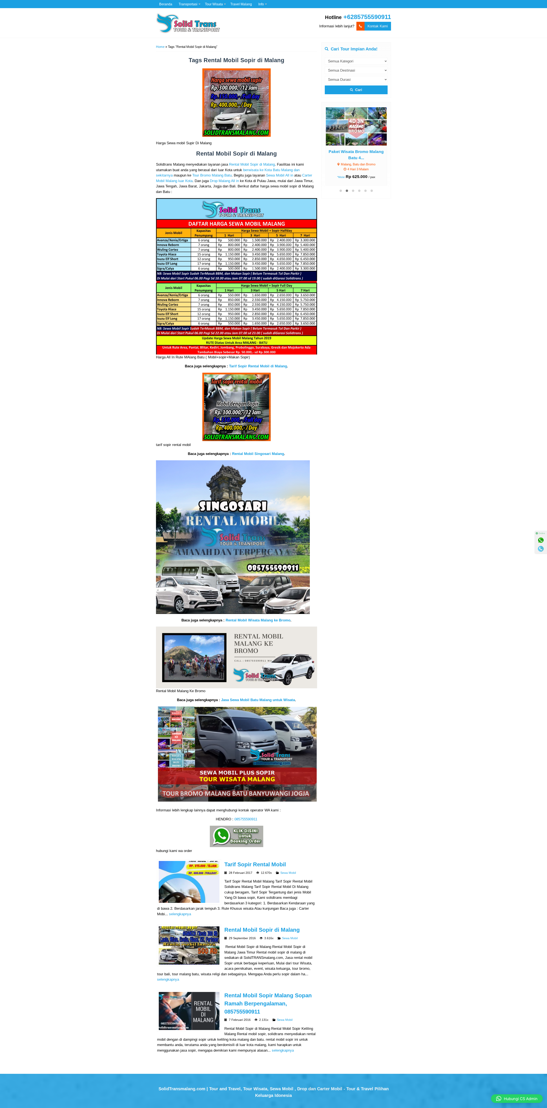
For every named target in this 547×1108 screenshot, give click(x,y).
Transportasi (188, 4)
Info (261, 4)
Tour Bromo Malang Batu (212, 175)
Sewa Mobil (288, 872)
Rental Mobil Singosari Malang (258, 454)
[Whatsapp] (540, 540)
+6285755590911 (367, 16)
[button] (517, 1098)
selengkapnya (180, 914)
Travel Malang (241, 4)
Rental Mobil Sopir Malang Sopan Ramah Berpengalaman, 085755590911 (268, 1003)
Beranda (165, 4)
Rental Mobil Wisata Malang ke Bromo (258, 620)
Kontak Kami (378, 26)
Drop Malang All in (224, 181)
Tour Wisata (214, 4)
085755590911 (245, 819)
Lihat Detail (360, 126)
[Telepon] (540, 549)
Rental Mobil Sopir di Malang (252, 164)
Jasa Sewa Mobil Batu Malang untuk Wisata (258, 700)
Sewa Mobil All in (279, 175)
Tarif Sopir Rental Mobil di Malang (258, 366)
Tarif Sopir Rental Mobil (255, 864)
